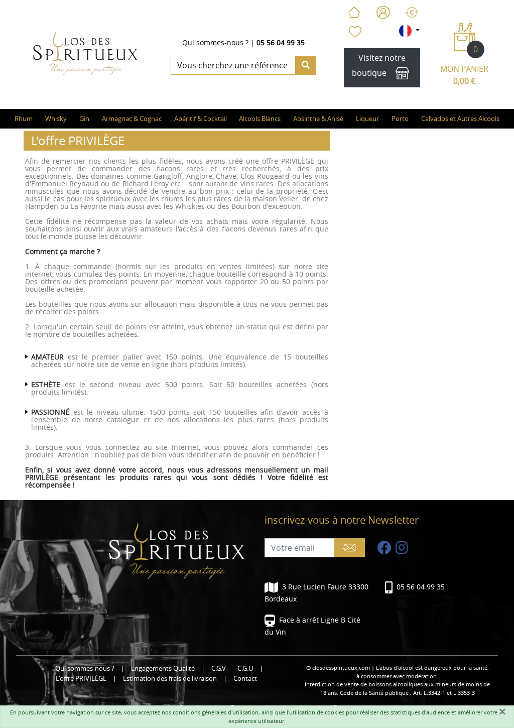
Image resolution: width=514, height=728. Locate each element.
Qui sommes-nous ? (215, 42)
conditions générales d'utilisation (216, 712)
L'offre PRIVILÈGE (81, 678)
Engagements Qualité (163, 668)
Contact (245, 678)
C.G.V (218, 668)
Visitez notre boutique (379, 65)
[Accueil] (354, 12)
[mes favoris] (354, 31)
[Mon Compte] (383, 12)
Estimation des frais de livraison (170, 678)
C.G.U (245, 668)
